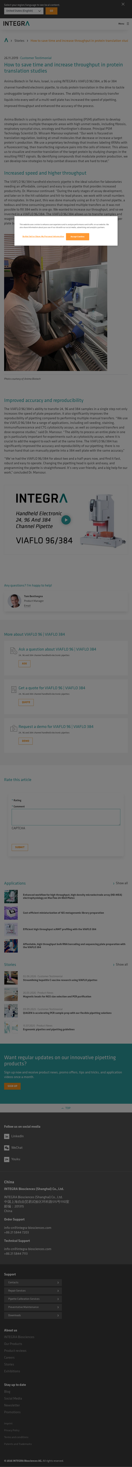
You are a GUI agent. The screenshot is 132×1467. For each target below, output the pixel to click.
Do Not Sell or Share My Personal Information (43, 236)
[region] (66, 231)
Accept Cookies (78, 237)
